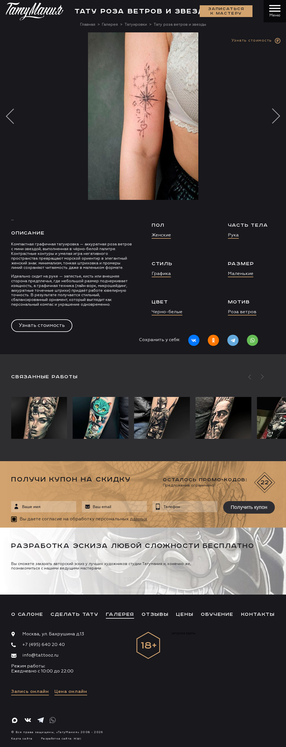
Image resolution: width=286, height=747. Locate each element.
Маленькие (240, 274)
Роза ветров (242, 312)
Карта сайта (22, 738)
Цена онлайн (70, 691)
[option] (143, 193)
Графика (161, 274)
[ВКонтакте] (193, 340)
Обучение (217, 614)
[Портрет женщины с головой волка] (40, 418)
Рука (233, 235)
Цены (184, 614)
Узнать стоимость (42, 325)
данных (138, 519)
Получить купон (249, 507)
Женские (161, 235)
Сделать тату (74, 614)
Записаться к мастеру (226, 11)
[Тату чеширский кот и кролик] (100, 418)
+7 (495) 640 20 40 (43, 645)
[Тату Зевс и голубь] (223, 418)
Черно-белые (167, 312)
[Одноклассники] (213, 340)
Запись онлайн (30, 691)
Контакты (258, 614)
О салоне (27, 614)
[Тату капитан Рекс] (162, 418)
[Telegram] (233, 340)
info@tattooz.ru (40, 655)
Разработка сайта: (61, 738)
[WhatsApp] (252, 340)
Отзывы (155, 614)
